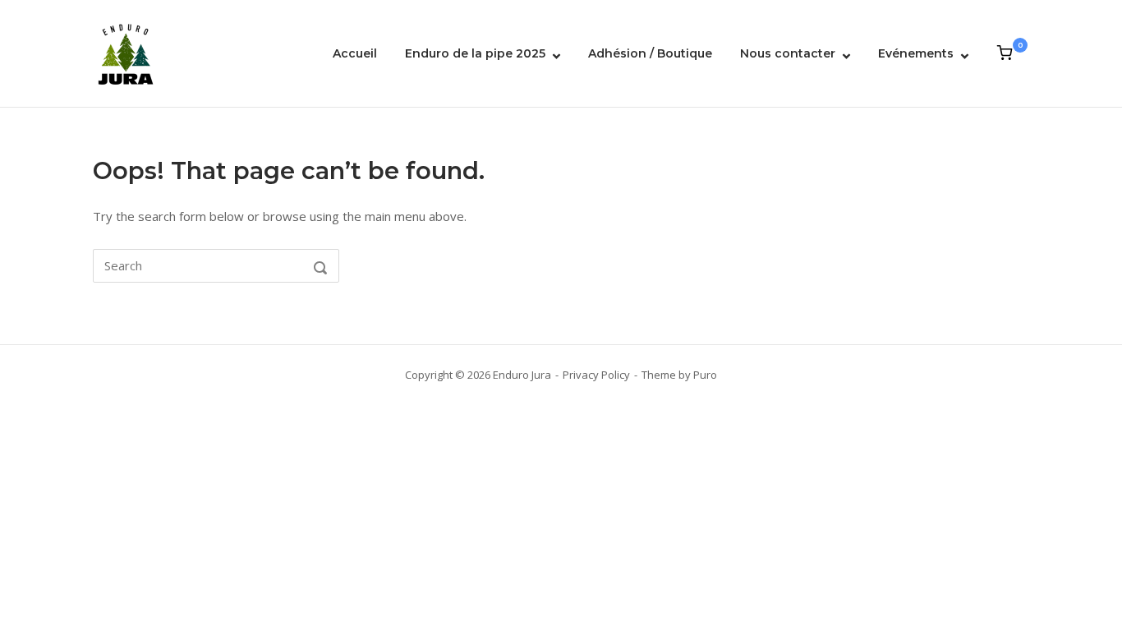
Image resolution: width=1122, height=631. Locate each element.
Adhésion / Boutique (650, 53)
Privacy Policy (596, 374)
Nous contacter (787, 53)
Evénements (916, 53)
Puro (705, 374)
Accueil (355, 53)
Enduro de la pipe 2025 (475, 53)
